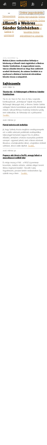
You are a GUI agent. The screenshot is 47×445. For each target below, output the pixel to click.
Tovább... (6, 115)
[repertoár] (4, 4)
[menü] (9, 13)
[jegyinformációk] (42, 4)
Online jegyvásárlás (28, 17)
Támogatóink (9, 16)
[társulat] (33, 4)
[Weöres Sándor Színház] (23, 4)
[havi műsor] (14, 4)
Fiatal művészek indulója (15, 125)
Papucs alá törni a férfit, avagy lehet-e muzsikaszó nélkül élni (22, 157)
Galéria (7, 31)
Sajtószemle (9, 20)
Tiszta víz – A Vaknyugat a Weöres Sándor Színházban (23, 93)
